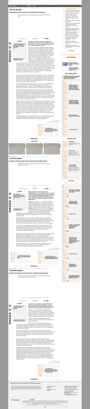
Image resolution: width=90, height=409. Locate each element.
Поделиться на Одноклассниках (10, 51)
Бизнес (34, 6)
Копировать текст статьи (10, 61)
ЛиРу (33, 399)
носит (34, 309)
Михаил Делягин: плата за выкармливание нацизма (18, 59)
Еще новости (71, 50)
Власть (23, 6)
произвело (40, 201)
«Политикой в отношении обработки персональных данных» (51, 404)
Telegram (31, 399)
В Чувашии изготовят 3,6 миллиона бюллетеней (18, 209)
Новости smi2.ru (71, 60)
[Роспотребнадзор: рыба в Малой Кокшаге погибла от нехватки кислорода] (65, 277)
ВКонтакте (32, 399)
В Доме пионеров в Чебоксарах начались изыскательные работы (19, 320)
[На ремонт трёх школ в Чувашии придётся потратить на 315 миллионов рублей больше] (41, 257)
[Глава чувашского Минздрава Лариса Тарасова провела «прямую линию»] (65, 265)
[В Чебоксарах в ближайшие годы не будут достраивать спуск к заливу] (65, 191)
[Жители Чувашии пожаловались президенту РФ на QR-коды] (65, 144)
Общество (29, 6)
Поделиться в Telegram (10, 59)
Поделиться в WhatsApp (10, 54)
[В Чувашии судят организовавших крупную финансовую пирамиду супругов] (65, 254)
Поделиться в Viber (10, 56)
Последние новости (71, 8)
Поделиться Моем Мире (10, 47)
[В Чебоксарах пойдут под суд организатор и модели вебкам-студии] (13, 257)
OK (45, 406)
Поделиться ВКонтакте (10, 43)
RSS (29, 399)
